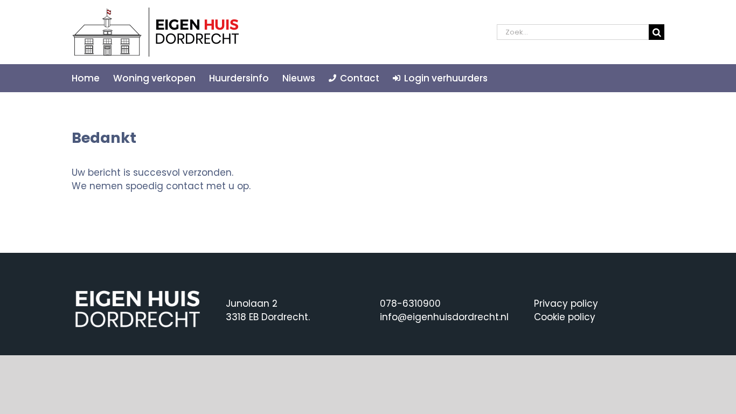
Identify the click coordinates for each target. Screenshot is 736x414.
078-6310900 (410, 303)
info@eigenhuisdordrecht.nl (444, 316)
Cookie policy (564, 316)
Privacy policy (566, 303)
